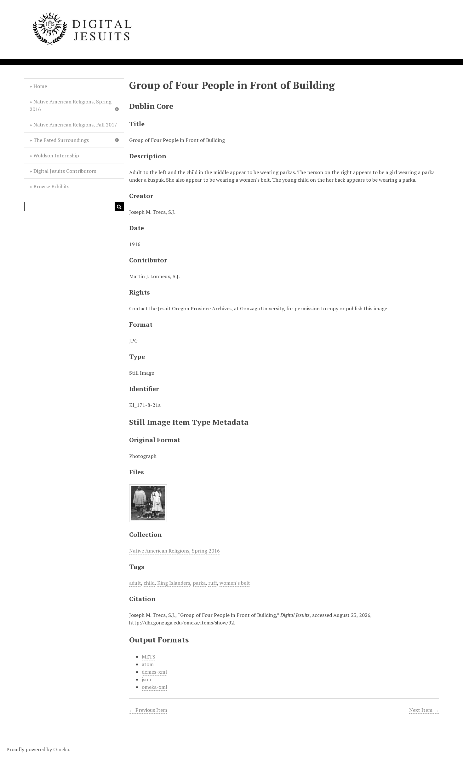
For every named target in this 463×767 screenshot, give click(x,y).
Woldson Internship (56, 155)
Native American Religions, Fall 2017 (75, 124)
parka (199, 582)
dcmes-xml (154, 671)
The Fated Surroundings (61, 140)
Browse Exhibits (51, 186)
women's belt (235, 582)
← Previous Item (148, 709)
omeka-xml (154, 686)
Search (119, 206)
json (146, 679)
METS (148, 656)
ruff (212, 582)
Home (40, 86)
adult (135, 582)
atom (148, 664)
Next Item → (424, 709)
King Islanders (173, 582)
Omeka (61, 749)
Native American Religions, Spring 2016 (70, 105)
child (149, 582)
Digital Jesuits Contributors (64, 170)
